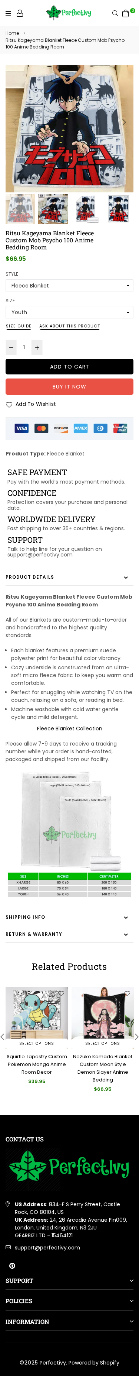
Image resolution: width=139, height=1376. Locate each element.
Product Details (30, 577)
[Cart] (125, 13)
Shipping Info (25, 917)
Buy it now (69, 386)
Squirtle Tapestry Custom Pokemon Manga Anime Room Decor (37, 1064)
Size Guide (19, 326)
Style (12, 274)
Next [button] (124, 122)
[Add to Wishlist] (61, 993)
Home (12, 33)
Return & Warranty (34, 934)
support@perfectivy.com (47, 1247)
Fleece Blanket (66, 453)
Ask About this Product (69, 326)
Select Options (36, 1043)
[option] (69, 128)
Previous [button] (14, 122)
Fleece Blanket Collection (69, 728)
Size (10, 300)
